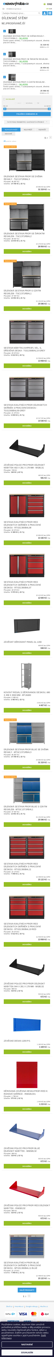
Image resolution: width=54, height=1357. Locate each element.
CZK (47, 9)
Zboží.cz (9, 1307)
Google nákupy (32, 1307)
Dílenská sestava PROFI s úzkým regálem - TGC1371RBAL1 (24, 83)
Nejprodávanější (11, 130)
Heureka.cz (19, 1307)
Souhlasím (27, 1352)
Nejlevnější (28, 130)
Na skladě (10, 99)
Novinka (29, 103)
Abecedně (8, 134)
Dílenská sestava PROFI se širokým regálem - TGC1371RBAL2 (26, 60)
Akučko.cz (44, 1307)
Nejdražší (42, 130)
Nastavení (27, 1344)
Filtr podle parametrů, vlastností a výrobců (25, 122)
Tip (38, 103)
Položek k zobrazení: (26, 114)
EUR (50, 9)
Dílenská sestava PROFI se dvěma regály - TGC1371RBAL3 (24, 37)
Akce (19, 103)
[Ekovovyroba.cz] (13, 3)
